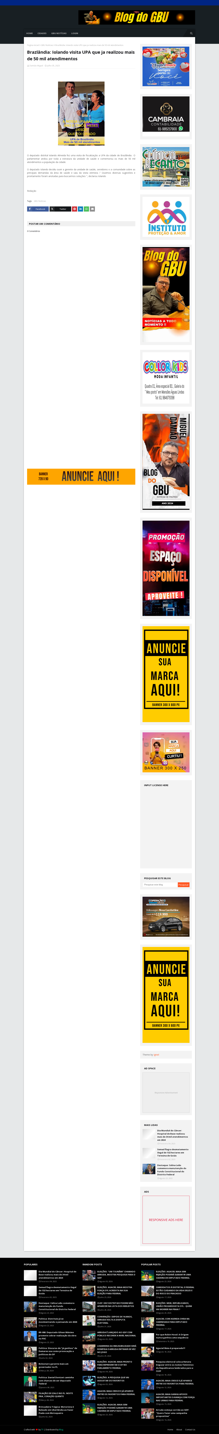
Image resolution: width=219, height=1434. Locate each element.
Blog (61, 1429)
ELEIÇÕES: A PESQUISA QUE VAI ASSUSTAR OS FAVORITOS (113, 1379)
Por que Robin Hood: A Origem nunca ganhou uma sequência (172, 1336)
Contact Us (190, 1429)
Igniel (156, 1054)
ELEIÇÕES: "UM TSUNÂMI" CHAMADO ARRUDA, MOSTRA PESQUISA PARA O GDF (116, 1274)
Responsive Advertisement (166, 1092)
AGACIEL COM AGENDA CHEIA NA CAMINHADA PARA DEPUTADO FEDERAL (173, 1321)
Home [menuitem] (29, 33)
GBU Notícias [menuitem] (59, 33)
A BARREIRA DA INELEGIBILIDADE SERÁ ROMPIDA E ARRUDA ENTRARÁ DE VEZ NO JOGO (116, 1349)
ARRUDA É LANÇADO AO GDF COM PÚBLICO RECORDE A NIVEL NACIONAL (116, 1334)
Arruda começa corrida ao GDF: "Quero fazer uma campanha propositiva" (172, 1413)
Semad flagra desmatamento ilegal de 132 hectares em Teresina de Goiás (173, 1152)
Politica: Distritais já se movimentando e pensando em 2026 (58, 1320)
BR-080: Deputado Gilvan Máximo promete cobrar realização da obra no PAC (57, 1335)
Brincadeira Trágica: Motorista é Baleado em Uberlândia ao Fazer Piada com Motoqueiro (56, 1409)
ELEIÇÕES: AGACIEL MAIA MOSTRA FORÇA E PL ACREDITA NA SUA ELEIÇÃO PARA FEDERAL (114, 1290)
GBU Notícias (47, 45)
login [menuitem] (74, 33)
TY (42, 1429)
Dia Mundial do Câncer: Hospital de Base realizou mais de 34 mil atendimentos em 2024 (172, 1135)
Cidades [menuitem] (42, 33)
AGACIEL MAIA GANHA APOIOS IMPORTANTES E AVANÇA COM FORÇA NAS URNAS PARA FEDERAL (175, 1397)
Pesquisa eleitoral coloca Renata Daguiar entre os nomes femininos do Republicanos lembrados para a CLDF (175, 1366)
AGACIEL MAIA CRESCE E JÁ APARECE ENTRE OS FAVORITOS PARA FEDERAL (116, 1393)
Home (170, 1429)
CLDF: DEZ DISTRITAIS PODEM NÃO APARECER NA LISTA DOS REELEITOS (115, 1305)
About (179, 1429)
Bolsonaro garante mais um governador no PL (53, 1365)
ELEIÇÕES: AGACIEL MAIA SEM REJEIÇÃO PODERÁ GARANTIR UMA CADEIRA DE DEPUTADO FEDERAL (114, 1407)
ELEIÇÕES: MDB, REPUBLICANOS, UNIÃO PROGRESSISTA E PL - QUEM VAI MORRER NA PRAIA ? (174, 1306)
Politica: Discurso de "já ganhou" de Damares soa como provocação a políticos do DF (58, 1351)
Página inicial (33, 45)
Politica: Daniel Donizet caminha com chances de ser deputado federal (56, 1380)
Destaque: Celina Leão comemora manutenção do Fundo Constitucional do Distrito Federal (171, 1170)
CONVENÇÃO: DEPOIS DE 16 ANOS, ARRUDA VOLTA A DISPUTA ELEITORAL (114, 1319)
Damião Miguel (36, 65)
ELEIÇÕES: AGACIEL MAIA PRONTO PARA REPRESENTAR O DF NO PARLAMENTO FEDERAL (114, 1364)
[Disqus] (81, 346)
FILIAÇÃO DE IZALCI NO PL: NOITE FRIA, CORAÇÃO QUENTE (56, 1395)
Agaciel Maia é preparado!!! (170, 1348)
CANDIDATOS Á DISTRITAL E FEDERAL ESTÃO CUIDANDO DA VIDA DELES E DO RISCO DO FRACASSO (175, 1290)
